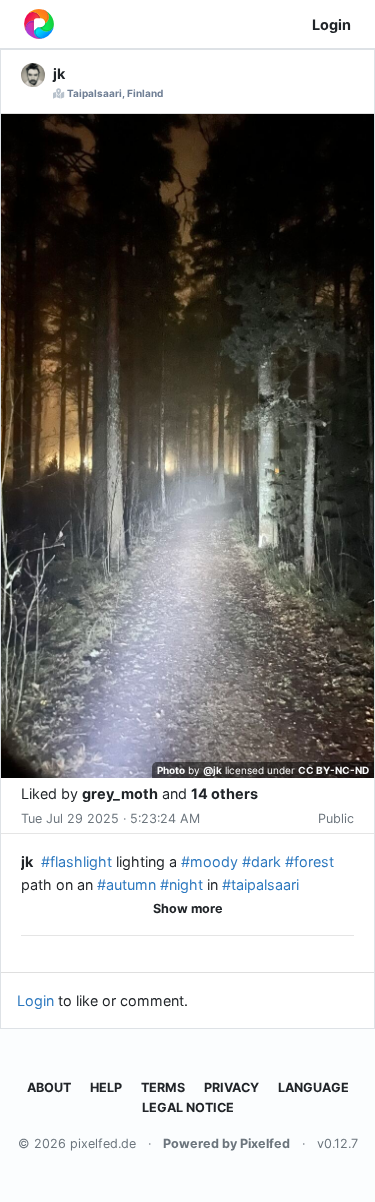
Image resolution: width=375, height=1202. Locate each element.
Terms (163, 1087)
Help (106, 1087)
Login (331, 24)
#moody (209, 861)
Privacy (231, 1087)
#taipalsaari (260, 884)
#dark (261, 861)
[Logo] (39, 24)
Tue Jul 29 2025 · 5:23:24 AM (110, 818)
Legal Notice (188, 1107)
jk (27, 861)
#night (181, 884)
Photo (171, 770)
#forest (309, 861)
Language (313, 1087)
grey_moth (120, 793)
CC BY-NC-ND (333, 770)
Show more (188, 908)
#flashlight (76, 861)
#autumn (126, 884)
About (49, 1087)
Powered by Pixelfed (226, 1143)
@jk (212, 770)
